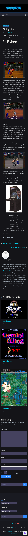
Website (3, 465)
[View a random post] (25, 14)
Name (3, 450)
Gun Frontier (7, 408)
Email (2, 457)
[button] (25, 533)
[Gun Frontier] (14, 370)
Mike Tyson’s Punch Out (18, 247)
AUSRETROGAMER (7, 271)
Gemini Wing (7, 361)
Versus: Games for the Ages (11, 243)
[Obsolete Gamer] (3, 14)
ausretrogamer (9, 32)
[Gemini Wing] (14, 330)
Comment (4, 429)
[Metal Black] (14, 301)
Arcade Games (6, 25)
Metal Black (7, 321)
